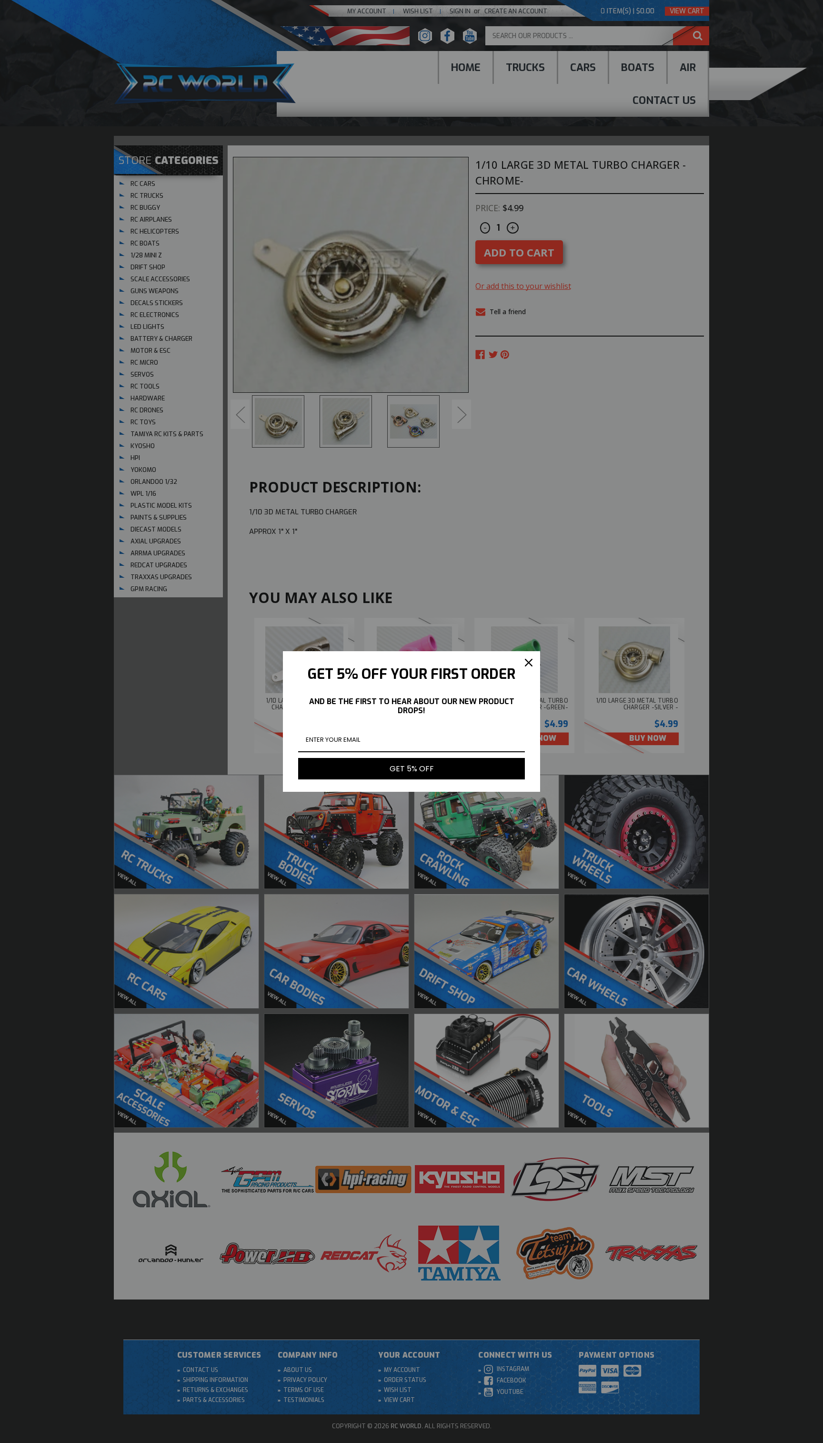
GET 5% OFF (412, 768)
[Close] (528, 662)
